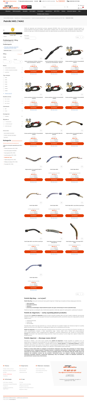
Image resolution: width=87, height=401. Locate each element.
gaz (5, 108)
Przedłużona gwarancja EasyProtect (8, 388)
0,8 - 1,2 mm (7, 101)
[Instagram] (5, 2)
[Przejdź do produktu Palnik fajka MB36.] (54, 159)
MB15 (6, 79)
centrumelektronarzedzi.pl (10, 67)
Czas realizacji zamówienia (41, 370)
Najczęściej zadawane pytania (9, 370)
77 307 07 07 (62, 1)
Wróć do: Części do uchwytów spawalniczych (11, 143)
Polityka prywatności (23, 385)
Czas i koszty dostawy (40, 368)
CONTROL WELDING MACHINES (11, 70)
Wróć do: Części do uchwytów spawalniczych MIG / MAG (11, 47)
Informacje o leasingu (7, 382)
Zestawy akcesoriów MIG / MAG (11, 148)
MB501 (6, 90)
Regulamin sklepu (23, 389)
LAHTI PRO (7, 72)
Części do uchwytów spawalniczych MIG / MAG (12, 146)
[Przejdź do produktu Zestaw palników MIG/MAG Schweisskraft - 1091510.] (33, 123)
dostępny (7, 116)
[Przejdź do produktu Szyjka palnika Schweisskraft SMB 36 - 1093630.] (74, 123)
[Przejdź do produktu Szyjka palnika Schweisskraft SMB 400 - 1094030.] (54, 123)
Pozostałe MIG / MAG (8, 164)
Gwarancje (5, 375)
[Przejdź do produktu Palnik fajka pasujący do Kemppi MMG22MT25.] (54, 231)
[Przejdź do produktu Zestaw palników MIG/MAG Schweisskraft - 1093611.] (54, 87)
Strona (77, 37)
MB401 (6, 88)
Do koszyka (33, 71)
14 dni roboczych (8, 126)
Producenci (5, 385)
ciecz (6, 110)
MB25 (6, 84)
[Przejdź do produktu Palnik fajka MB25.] (54, 195)
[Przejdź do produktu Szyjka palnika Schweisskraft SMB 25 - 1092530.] (33, 159)
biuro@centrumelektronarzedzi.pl (48, 1)
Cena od (4, 59)
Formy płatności (39, 372)
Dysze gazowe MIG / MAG (9, 152)
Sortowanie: (26, 35)
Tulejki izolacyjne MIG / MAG (10, 159)
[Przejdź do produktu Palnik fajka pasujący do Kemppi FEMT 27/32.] (74, 231)
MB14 (6, 77)
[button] (67, 7)
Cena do (15, 59)
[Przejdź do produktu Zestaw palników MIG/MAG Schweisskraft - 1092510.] (74, 87)
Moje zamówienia (23, 368)
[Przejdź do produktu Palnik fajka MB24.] (33, 267)
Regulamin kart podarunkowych (26, 387)
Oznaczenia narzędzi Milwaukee (10, 384)
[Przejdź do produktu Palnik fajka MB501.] (33, 195)
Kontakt (36, 1)
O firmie (21, 382)
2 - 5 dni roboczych (8, 123)
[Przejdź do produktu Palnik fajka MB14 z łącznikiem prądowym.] (74, 195)
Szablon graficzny (9, 399)
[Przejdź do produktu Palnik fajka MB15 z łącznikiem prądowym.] (33, 231)
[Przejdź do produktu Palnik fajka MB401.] (74, 159)
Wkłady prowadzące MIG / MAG (11, 161)
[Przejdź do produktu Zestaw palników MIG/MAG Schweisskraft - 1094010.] (33, 87)
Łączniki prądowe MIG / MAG (10, 155)
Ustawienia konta (23, 372)
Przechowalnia (22, 370)
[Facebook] (7, 2)
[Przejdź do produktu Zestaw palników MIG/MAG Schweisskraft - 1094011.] (74, 51)
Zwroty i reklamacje (7, 374)
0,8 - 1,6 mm (7, 103)
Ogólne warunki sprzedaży (25, 384)
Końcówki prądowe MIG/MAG (10, 150)
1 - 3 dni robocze (8, 121)
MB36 (6, 86)
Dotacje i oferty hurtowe (8, 368)
